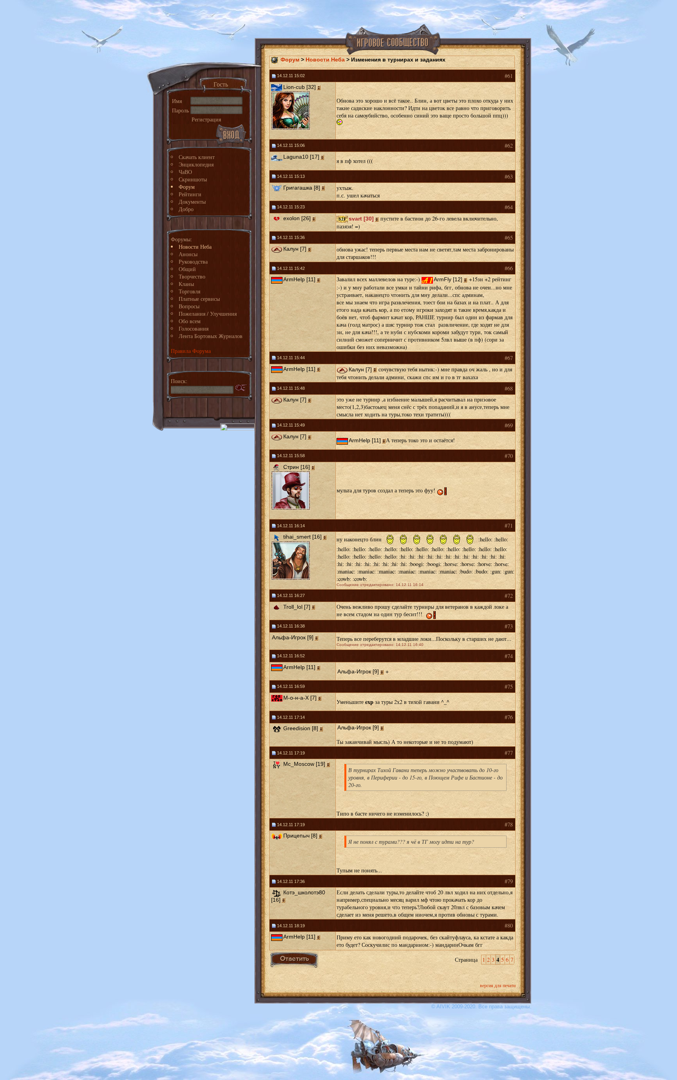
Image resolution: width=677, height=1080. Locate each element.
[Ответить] (294, 960)
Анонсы (188, 254)
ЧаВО (185, 171)
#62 (509, 145)
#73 (509, 626)
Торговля (189, 291)
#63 (509, 176)
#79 (509, 881)
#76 (509, 717)
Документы (192, 201)
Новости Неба (195, 246)
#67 (509, 358)
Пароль (180, 110)
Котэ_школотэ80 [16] (298, 896)
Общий (187, 269)
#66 (509, 268)
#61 (509, 76)
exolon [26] (297, 218)
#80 (509, 925)
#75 (509, 686)
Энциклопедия (196, 164)
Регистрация (206, 119)
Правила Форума (191, 351)
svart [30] (361, 218)
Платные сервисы (199, 298)
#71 (509, 525)
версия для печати (498, 985)
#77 (509, 752)
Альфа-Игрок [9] (292, 637)
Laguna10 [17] (301, 157)
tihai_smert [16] (302, 537)
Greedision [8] (300, 728)
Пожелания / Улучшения (208, 313)
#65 (509, 237)
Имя (177, 101)
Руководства (193, 261)
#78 (509, 824)
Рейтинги (190, 194)
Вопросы (189, 306)
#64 (509, 207)
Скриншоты (193, 179)
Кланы (186, 284)
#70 (509, 455)
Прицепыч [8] (300, 835)
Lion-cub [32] (299, 87)
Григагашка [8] (301, 188)
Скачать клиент (197, 157)
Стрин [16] (296, 467)
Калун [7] (294, 249)
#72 (509, 595)
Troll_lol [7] (296, 607)
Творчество (192, 276)
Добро (186, 209)
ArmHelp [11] (299, 279)
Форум (187, 186)
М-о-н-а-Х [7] (300, 698)
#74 (509, 656)
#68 (509, 388)
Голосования (193, 328)
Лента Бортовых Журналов (211, 336)
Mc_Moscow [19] (304, 764)
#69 (509, 425)
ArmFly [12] (448, 279)
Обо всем (190, 321)
